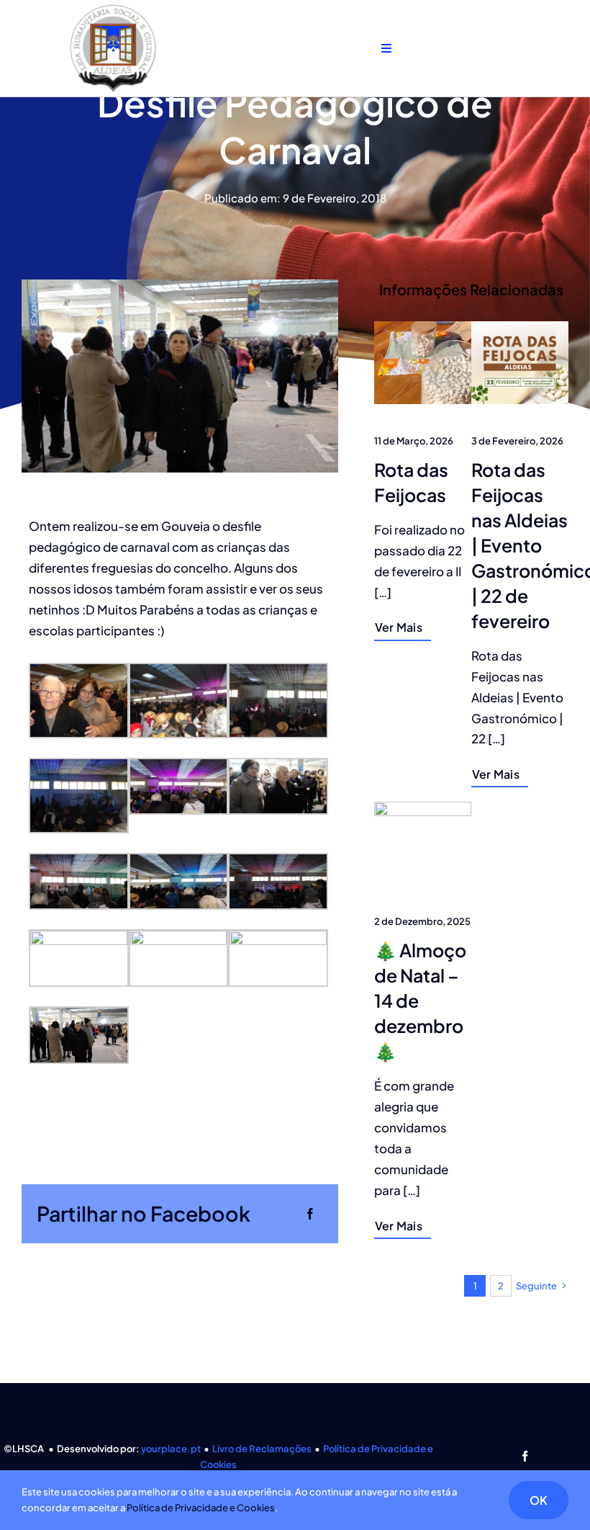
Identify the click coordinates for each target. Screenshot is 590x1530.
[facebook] (524, 1456)
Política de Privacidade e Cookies (201, 1507)
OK (539, 1500)
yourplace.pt (171, 1448)
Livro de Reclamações (262, 1448)
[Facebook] (310, 1213)
